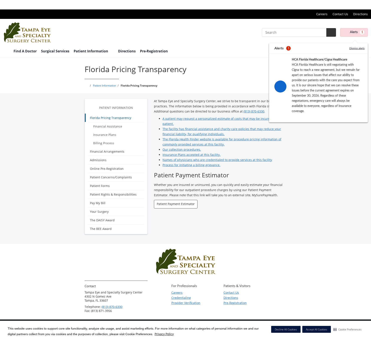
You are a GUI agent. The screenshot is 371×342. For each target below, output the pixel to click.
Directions (360, 14)
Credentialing (181, 298)
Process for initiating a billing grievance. (191, 165)
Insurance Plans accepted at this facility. (191, 155)
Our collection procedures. (182, 149)
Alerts (356, 32)
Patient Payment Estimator (176, 204)
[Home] (6, 51)
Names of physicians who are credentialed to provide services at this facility (217, 160)
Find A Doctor (25, 51)
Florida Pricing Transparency (110, 118)
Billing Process (103, 143)
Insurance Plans (104, 135)
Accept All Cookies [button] (316, 329)
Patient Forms (100, 186)
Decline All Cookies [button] (286, 329)
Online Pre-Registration (107, 169)
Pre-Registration (154, 51)
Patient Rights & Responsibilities (113, 194)
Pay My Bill (97, 203)
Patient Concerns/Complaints (111, 177)
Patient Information (116, 108)
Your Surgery (99, 212)
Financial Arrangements (107, 151)
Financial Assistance (107, 126)
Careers (321, 14)
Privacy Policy (164, 334)
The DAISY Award (102, 220)
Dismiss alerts (357, 48)
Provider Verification (185, 303)
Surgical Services (55, 51)
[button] (347, 329)
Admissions (98, 160)
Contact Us (340, 14)
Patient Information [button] (91, 51)
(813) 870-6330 (253, 111)
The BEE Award (101, 229)
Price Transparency (354, 5)
